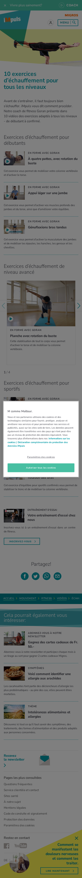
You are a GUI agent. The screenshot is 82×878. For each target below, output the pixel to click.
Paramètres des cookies (41, 456)
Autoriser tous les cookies (41, 467)
